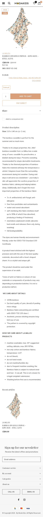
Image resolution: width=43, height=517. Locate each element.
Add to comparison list (14, 119)
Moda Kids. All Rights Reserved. (29, 513)
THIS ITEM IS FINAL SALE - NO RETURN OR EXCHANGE (25, 79)
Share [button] (4, 111)
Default (6, 87)
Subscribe (34, 459)
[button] (3, 3)
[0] (39, 3)
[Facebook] (18, 499)
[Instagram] (24, 499)
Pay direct (21, 103)
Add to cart (25, 96)
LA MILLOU (6, 53)
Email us (31, 492)
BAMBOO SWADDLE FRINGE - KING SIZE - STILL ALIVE (14, 426)
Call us (11, 492)
